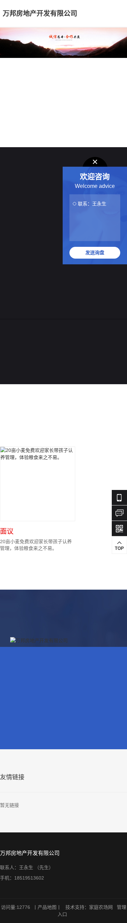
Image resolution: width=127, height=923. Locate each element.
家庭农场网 (101, 907)
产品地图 (47, 907)
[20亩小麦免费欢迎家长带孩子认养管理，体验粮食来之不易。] (37, 484)
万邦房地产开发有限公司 (40, 13)
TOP (119, 548)
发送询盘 (94, 252)
